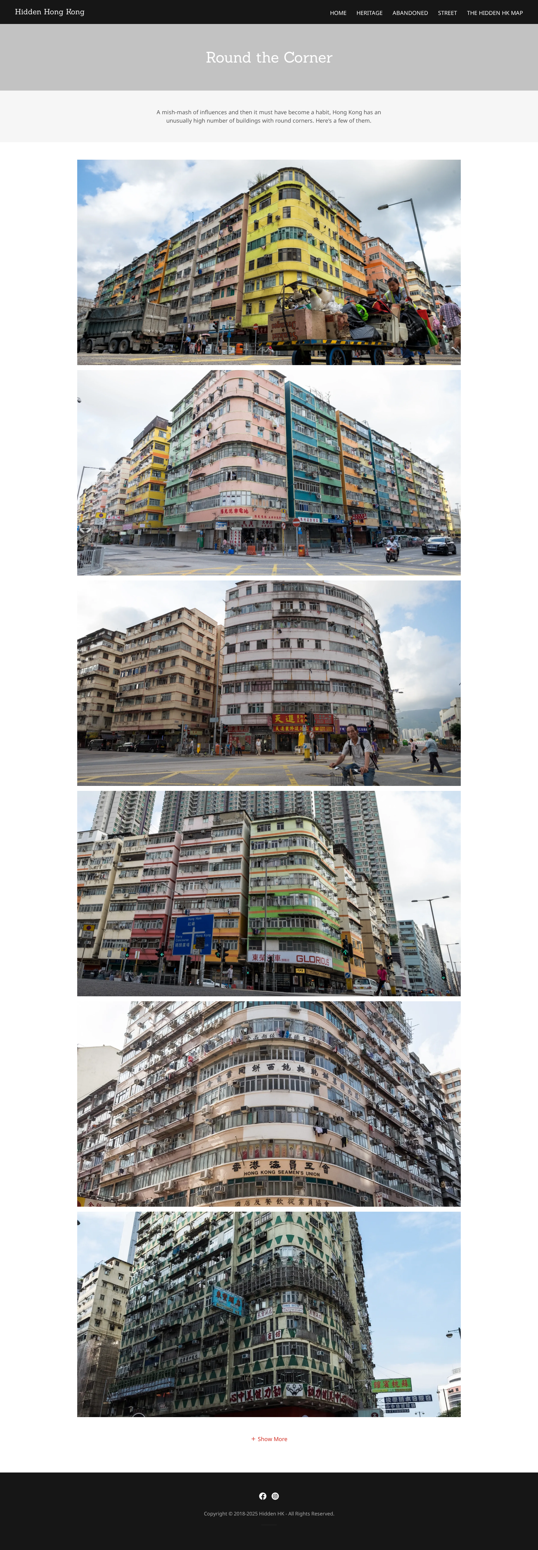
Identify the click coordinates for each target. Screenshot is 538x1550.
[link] (50, 12)
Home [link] (338, 12)
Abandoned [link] (410, 12)
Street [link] (447, 12)
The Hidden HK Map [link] (495, 12)
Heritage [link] (369, 12)
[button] (269, 1439)
